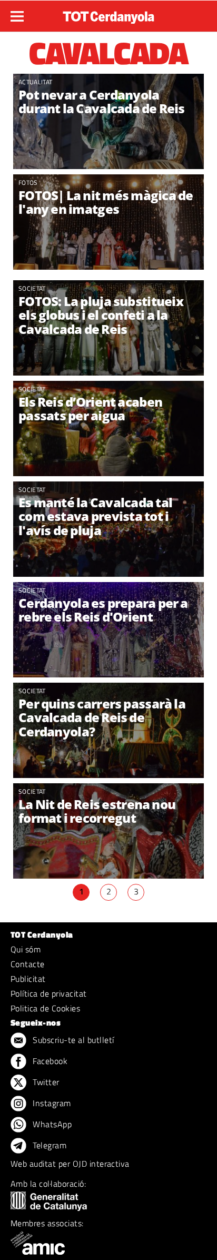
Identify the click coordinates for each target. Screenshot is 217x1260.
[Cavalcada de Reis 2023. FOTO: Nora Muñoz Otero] (108, 831)
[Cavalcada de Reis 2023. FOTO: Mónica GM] (108, 629)
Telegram (48, 1145)
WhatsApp (51, 1124)
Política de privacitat (49, 993)
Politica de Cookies (45, 1008)
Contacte (28, 964)
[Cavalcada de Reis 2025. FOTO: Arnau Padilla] (108, 121)
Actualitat (35, 82)
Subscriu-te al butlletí (72, 1039)
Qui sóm (26, 949)
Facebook (49, 1061)
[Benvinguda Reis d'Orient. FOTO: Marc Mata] (108, 222)
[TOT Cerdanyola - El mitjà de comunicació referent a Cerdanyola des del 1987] (108, 15)
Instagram (51, 1103)
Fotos (28, 183)
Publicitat (28, 978)
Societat (32, 288)
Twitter (45, 1082)
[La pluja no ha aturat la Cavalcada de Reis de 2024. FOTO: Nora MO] (108, 428)
